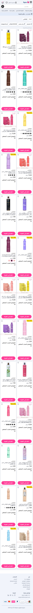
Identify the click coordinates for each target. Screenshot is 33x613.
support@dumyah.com (24, 597)
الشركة (30, 19)
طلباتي (15, 583)
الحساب (15, 579)
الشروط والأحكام (26, 585)
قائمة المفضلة (13, 581)
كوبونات (28, 589)
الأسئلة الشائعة (26, 587)
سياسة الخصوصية (26, 583)
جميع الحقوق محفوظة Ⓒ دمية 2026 (16, 607)
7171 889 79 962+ (26, 595)
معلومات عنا (27, 579)
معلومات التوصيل (26, 581)
